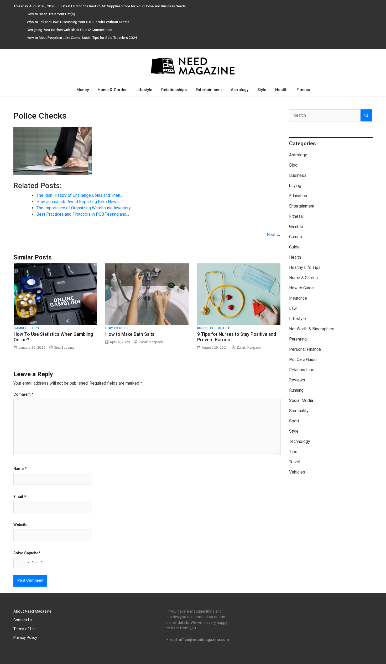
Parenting (298, 339)
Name (20, 469)
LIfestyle (144, 89)
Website (20, 525)
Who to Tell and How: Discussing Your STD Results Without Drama (78, 22)
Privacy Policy (25, 637)
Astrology (239, 89)
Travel (294, 461)
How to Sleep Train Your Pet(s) (51, 14)
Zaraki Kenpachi (151, 342)
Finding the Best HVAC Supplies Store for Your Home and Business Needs (128, 6)
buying (295, 185)
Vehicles (297, 472)
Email (19, 497)
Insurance (298, 298)
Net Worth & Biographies (311, 328)
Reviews (297, 380)
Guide (294, 247)
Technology (299, 441)
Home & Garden (113, 89)
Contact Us (22, 620)
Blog (293, 165)
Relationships (174, 89)
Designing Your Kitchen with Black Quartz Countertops (69, 30)
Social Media (301, 400)
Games (295, 236)
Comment (23, 394)
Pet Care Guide (303, 359)
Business (205, 328)
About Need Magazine (32, 611)
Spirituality (299, 410)
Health (281, 89)
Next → (274, 234)
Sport (294, 420)
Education (298, 195)
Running (296, 390)
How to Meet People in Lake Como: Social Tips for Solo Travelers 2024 (82, 37)
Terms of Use (24, 629)
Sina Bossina (64, 347)
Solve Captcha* (26, 553)
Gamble (20, 328)
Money (82, 89)
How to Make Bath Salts (129, 334)
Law (293, 308)
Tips (35, 328)
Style (261, 89)
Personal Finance (305, 349)
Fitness (303, 89)
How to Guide (117, 328)
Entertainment (209, 89)
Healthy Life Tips (305, 267)
